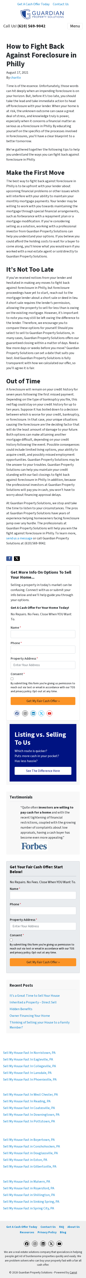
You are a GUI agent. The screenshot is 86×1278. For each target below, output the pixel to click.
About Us (73, 1227)
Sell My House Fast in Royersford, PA (28, 1188)
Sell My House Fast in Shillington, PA (29, 1195)
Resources (27, 1232)
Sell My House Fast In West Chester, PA (30, 1094)
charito (15, 77)
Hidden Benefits (21, 1009)
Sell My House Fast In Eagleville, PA (28, 1059)
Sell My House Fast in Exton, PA (25, 1160)
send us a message (19, 538)
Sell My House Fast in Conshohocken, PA (31, 1146)
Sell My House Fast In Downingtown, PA (31, 1114)
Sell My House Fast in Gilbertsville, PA (29, 1166)
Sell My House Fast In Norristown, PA (29, 1052)
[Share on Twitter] (17, 558)
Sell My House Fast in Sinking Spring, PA (31, 1201)
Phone (16, 643)
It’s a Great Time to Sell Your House (35, 995)
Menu (75, 26)
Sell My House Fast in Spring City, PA (28, 1208)
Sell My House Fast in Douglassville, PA (30, 1153)
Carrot (73, 1272)
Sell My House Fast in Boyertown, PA (29, 1139)
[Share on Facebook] (9, 558)
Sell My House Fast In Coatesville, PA (29, 1108)
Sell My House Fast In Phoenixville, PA (30, 1079)
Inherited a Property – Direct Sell (33, 1002)
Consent (18, 674)
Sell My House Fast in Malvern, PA (26, 1181)
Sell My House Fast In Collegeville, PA (29, 1066)
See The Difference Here (43, 771)
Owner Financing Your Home (30, 1015)
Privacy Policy (47, 1232)
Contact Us (61, 4)
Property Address (24, 658)
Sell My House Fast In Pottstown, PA (29, 1121)
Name (16, 627)
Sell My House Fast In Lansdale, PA (27, 1073)
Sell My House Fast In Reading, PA (27, 1101)
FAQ (61, 1227)
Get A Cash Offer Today (33, 4)
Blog (63, 1232)
